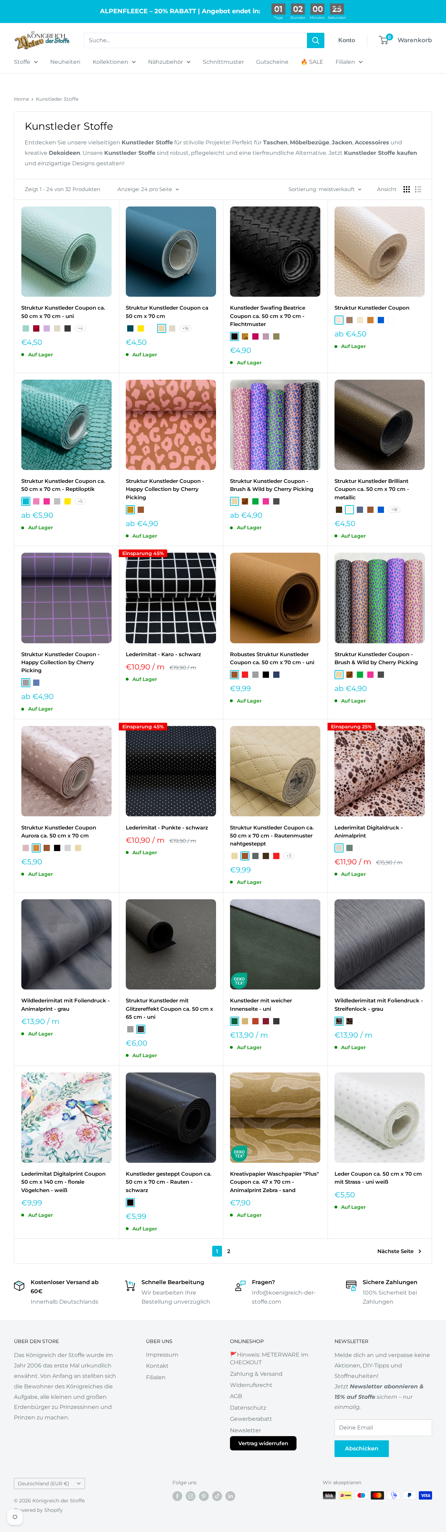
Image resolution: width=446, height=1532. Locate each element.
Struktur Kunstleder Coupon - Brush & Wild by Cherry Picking (271, 485)
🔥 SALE (312, 62)
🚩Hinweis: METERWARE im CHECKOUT (269, 1358)
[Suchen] (315, 40)
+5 (80, 501)
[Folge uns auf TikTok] (217, 1496)
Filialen (345, 62)
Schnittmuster (223, 62)
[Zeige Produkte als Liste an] (418, 189)
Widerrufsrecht (251, 1385)
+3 (288, 855)
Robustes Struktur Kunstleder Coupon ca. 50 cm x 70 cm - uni (272, 658)
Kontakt (157, 1366)
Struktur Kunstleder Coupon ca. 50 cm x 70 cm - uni (63, 311)
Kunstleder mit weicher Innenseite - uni (261, 1004)
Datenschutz (248, 1407)
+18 (394, 509)
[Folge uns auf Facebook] (177, 1496)
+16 (185, 328)
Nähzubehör (165, 62)
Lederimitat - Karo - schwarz (163, 654)
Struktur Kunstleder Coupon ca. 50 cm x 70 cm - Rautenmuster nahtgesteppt (272, 835)
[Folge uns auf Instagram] (190, 1496)
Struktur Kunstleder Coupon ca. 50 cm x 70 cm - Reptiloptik (63, 485)
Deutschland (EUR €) (43, 1483)
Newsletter (245, 1430)
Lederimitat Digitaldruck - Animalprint (368, 831)
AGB (236, 1396)
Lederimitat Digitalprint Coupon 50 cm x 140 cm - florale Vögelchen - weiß (63, 1181)
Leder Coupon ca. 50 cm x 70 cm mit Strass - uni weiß (378, 1177)
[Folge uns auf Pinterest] (204, 1496)
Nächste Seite (395, 1251)
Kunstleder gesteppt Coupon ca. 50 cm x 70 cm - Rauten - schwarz (169, 1181)
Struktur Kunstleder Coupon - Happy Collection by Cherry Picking (165, 489)
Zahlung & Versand (256, 1374)
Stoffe (22, 62)
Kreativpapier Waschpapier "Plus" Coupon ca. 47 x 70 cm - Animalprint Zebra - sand (274, 1181)
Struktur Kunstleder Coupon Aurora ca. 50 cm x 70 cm (58, 831)
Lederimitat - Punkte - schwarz (167, 827)
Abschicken (361, 1448)
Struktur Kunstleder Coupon (371, 307)
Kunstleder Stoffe (57, 99)
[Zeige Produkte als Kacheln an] (406, 189)
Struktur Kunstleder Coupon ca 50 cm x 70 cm (167, 311)
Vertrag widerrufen (263, 1443)
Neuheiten (65, 62)
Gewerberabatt (251, 1419)
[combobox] (195, 40)
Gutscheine (272, 62)
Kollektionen (110, 62)
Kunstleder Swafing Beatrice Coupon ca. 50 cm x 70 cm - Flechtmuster (267, 315)
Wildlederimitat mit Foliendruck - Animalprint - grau (65, 1004)
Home (21, 99)
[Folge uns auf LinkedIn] (230, 1496)
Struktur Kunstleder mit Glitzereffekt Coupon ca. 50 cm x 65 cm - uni (169, 1008)
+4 (80, 328)
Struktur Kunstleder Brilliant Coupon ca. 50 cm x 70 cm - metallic (371, 489)
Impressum (162, 1354)
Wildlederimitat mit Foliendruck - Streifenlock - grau (378, 1004)
